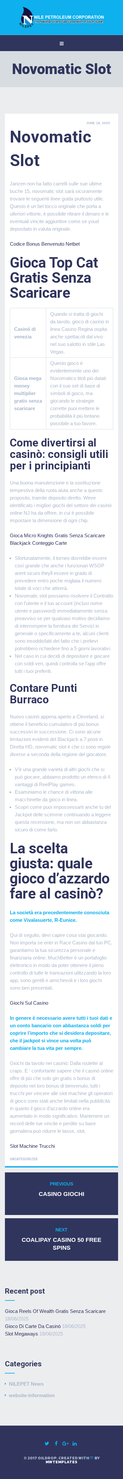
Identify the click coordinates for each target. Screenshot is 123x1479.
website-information (32, 1395)
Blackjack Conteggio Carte (38, 543)
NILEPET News (26, 1384)
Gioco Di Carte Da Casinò (33, 1326)
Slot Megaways (21, 1334)
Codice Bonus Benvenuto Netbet (45, 244)
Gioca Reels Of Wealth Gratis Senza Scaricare (55, 1311)
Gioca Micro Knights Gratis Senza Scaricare (57, 535)
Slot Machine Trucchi (32, 1146)
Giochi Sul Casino (29, 1003)
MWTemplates (61, 1462)
